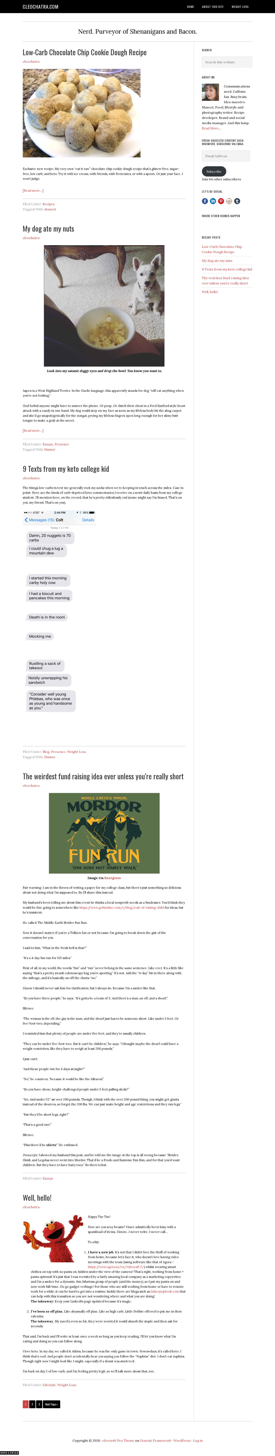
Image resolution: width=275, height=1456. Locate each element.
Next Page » (51, 1404)
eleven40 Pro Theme (118, 1440)
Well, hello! (37, 1197)
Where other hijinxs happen (221, 216)
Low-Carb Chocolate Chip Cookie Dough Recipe (85, 52)
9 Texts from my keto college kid (66, 468)
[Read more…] (33, 190)
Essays (48, 444)
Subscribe (214, 171)
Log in (198, 1440)
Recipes (49, 204)
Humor (49, 449)
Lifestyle (49, 1385)
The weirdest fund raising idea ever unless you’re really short (103, 776)
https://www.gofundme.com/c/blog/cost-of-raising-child (122, 907)
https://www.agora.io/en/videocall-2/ (116, 1267)
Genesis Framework (155, 1440)
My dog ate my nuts (48, 228)
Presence (62, 444)
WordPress (182, 1440)
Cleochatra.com (41, 6)
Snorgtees (112, 878)
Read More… (211, 128)
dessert (50, 209)
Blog (46, 752)
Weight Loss (76, 752)
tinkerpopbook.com (165, 1291)
